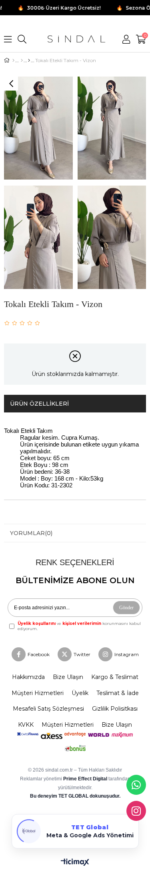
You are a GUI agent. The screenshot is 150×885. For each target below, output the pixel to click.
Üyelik (80, 693)
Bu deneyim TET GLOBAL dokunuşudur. (75, 796)
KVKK (26, 724)
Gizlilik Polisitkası (115, 708)
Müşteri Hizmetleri (38, 693)
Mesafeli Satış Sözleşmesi (48, 708)
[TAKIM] (29, 61)
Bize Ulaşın (68, 677)
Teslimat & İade (117, 693)
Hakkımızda (28, 677)
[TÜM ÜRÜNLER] (22, 61)
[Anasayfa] (13, 61)
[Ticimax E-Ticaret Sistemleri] (75, 863)
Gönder (126, 607)
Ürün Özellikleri (39, 403)
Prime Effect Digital (85, 779)
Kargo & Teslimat (114, 677)
